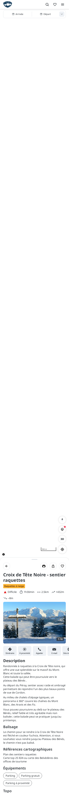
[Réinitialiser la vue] (62, 519)
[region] (34, 285)
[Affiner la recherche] (61, 14)
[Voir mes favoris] (55, 4)
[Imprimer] (43, 566)
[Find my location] (62, 549)
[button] (34, 14)
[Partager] (53, 566)
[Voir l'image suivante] (60, 624)
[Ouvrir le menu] (62, 4)
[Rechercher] (47, 4)
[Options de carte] (62, 529)
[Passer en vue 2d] (62, 539)
